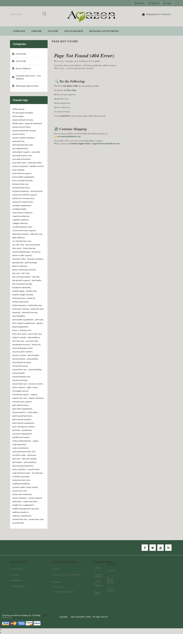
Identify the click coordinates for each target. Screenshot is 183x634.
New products (110, 589)
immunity (16, 312)
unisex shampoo (19, 498)
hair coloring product (21, 276)
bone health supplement (23, 177)
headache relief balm (21, 287)
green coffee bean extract (24, 269)
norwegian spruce (20, 391)
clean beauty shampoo (22, 212)
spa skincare (37, 473)
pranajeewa (26, 430)
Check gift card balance (64, 592)
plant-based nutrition (22, 419)
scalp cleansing (19, 444)
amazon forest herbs (21, 127)
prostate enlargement (22, 433)
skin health (17, 462)
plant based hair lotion (22, 416)
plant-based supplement (23, 423)
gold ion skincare (20, 266)
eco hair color (18, 244)
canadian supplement (22, 205)
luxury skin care (35, 334)
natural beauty (19, 359)
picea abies (33, 412)
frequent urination (35, 259)
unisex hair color (19, 490)
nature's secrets (35, 383)
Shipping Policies (97, 593)
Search (45, 14)
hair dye (36, 276)
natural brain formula (21, 362)
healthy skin (31, 291)
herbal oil (31, 298)
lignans (40, 323)
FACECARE (53, 31)
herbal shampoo (19, 305)
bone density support (22, 173)
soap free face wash (21, 473)
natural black (32, 359)
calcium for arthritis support (24, 194)
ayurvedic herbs (19, 162)
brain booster (37, 191)
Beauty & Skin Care (62, 107)
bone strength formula (22, 180)
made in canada (19, 337)
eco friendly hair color (22, 241)
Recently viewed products (110, 581)
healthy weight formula (22, 294)
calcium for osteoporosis (23, 198)
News (56, 569)
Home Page (71, 90)
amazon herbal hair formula (24, 130)
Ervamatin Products (62, 111)
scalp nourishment (20, 448)
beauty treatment (20, 166)
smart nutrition (19, 469)
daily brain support (20, 234)
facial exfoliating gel (21, 252)
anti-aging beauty (20, 148)
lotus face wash (19, 334)
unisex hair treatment (22, 494)
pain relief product (20, 405)
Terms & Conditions (98, 583)
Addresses (17, 580)
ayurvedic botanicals (21, 159)
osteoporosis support (22, 401)
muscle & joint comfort (22, 351)
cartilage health (19, 209)
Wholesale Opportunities (104, 31)
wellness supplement (22, 515)
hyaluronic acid (37, 309)
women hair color (36, 519)
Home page (19, 31)
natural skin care (19, 383)
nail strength (33, 355)
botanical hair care (20, 184)
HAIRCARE (36, 31)
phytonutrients (19, 412)
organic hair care (19, 398)
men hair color (32, 341)
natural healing (35, 369)
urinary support (35, 498)
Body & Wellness (73, 31)
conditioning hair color (22, 227)
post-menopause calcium (23, 426)
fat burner (36, 252)
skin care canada (29, 458)
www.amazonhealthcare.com (69, 136)
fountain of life (19, 259)
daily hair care (36, 234)
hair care (16, 273)
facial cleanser (29, 248)
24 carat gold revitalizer (22, 112)
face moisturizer (33, 244)
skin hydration (30, 462)
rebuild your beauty (21, 437)
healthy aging (18, 291)
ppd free (16, 430)
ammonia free (18, 141)
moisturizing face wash (22, 348)
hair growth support (21, 280)
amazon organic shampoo (23, 137)
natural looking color (21, 376)
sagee (35, 441)
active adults (18, 116)
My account (17, 569)
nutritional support (21, 394)
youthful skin (18, 523)
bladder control (37, 166)
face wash (17, 248)
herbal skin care (35, 305)
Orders (15, 574)
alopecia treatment (33, 123)
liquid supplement (20, 326)
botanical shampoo (20, 191)
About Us (97, 569)
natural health (18, 373)
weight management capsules (25, 508)
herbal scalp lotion (20, 301)
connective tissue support (24, 230)
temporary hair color (21, 480)
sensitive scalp (19, 455)
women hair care (19, 519)
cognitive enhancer (21, 216)
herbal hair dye (19, 298)
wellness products (20, 512)
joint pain (39, 319)
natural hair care (19, 369)
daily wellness (18, 237)
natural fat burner (20, 366)
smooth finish (33, 469)
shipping (44, 615)
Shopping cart (18, 586)
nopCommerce (18, 617)
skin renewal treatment (23, 466)
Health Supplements (62, 103)
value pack (17, 501)
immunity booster (30, 312)
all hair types (18, 123)
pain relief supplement (22, 408)
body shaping (18, 169)
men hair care (18, 341)
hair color (25, 273)
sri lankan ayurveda (21, 476)
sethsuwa (31, 455)
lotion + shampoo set (22, 330)
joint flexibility (18, 316)
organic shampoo (36, 398)
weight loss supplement (23, 505)
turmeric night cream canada (25, 487)
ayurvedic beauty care (22, 155)
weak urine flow (30, 501)
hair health (37, 280)
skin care (16, 458)
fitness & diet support (22, 255)
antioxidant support (21, 152)
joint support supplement (23, 323)
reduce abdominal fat (21, 441)
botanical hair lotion (21, 187)
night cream (32, 387)
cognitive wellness (20, 219)
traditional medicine (21, 483)
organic (34, 394)
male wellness (33, 337)
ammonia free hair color (22, 145)
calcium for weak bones (22, 202)
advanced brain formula (22, 120)
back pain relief (35, 162)
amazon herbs (18, 134)
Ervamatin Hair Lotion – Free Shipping (28, 77)
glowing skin (18, 262)
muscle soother (19, 355)
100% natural (18, 109)
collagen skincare (20, 223)
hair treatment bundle (22, 284)
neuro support (19, 387)
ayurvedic (36, 152)
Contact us (58, 587)
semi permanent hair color (24, 451)
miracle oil (36, 344)
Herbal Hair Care (61, 98)
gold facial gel (31, 262)
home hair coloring (20, 309)
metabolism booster (21, 344)
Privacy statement (98, 576)
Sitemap (57, 582)
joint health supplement (23, 319)
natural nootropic (20, 380)
